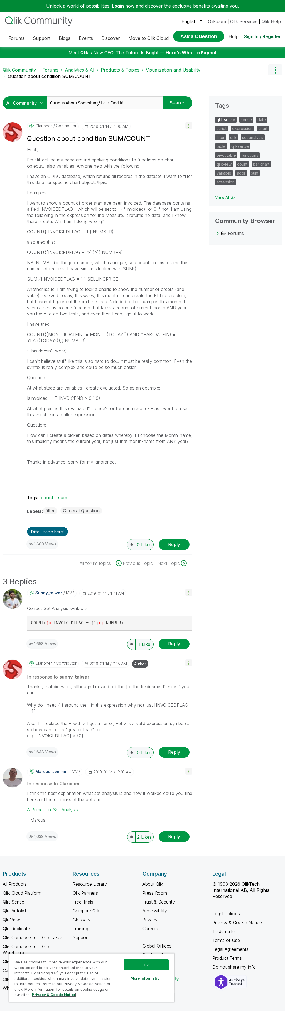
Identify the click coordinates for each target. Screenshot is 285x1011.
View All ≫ (225, 197)
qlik (233, 137)
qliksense (240, 146)
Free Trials (83, 902)
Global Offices (156, 946)
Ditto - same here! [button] (47, 531)
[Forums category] (218, 233)
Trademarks (224, 931)
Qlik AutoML (15, 911)
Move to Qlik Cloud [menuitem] (148, 38)
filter (50, 510)
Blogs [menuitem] (64, 38)
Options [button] (275, 69)
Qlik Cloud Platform (22, 893)
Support (81, 937)
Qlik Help (271, 21)
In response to (58, 677)
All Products (15, 884)
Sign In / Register (262, 36)
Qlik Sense (13, 902)
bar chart (261, 164)
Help (234, 36)
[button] (188, 125)
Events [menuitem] (86, 38)
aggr (241, 173)
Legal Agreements (230, 949)
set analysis (252, 137)
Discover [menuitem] (110, 38)
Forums (50, 70)
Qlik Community (19, 70)
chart (262, 128)
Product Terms (227, 958)
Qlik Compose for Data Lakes (33, 937)
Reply (174, 544)
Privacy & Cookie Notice (237, 922)
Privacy (150, 919)
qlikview (224, 164)
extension (226, 182)
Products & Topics (120, 70)
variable (224, 173)
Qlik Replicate (16, 928)
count (47, 497)
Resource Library (90, 884)
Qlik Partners (85, 893)
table (221, 146)
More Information (146, 978)
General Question (81, 510)
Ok (146, 965)
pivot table (226, 155)
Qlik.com (217, 21)
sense (246, 119)
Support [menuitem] (41, 38)
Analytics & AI (79, 70)
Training (80, 928)
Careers (150, 928)
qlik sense (226, 119)
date (261, 119)
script (222, 128)
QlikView (11, 919)
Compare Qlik (86, 911)
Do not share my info (234, 967)
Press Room (154, 893)
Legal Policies (226, 913)
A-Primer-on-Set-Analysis (52, 809)
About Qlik (152, 884)
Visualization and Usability (173, 70)
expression (242, 128)
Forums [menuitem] (16, 38)
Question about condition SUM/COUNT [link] (49, 76)
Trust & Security (158, 902)
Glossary (81, 919)
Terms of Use (226, 940)
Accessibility (154, 911)
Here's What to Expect (191, 52)
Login (118, 6)
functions (250, 155)
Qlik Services (243, 21)
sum (62, 497)
